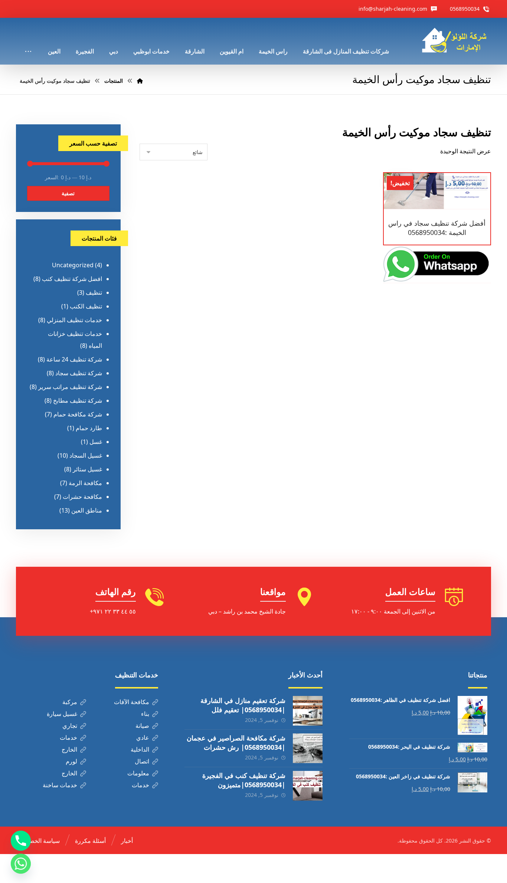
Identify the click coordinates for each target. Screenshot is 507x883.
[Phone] (21, 841)
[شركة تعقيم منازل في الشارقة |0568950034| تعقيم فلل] (308, 711)
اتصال (142, 761)
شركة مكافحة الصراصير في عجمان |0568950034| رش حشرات (236, 742)
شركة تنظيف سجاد (78, 373)
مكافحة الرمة (85, 483)
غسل (95, 442)
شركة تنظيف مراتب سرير (70, 387)
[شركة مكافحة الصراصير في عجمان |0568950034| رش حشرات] (308, 748)
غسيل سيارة (62, 714)
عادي (142, 737)
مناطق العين (86, 510)
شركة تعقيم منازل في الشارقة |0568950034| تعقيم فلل (242, 705)
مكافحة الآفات (131, 702)
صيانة (142, 726)
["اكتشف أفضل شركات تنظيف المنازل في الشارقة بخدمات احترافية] (456, 40)
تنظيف (94, 292)
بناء (145, 714)
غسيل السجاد (85, 455)
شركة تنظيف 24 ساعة (74, 359)
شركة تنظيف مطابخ (77, 400)
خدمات (68, 737)
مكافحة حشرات (82, 497)
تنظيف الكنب (86, 306)
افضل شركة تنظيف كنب (72, 279)
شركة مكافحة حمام (77, 414)
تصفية (68, 193)
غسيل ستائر (87, 469)
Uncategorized (73, 265)
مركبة (69, 702)
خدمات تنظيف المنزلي (74, 320)
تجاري (69, 726)
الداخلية (140, 749)
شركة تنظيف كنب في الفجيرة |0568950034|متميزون (243, 780)
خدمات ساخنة (60, 785)
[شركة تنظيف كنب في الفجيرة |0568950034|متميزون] (308, 786)
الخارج (69, 749)
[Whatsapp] (21, 864)
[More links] (28, 41)
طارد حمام (89, 428)
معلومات (138, 773)
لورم (71, 761)
